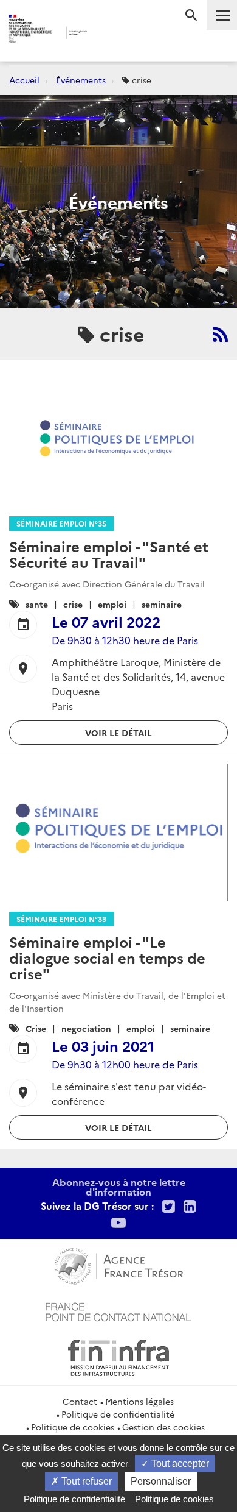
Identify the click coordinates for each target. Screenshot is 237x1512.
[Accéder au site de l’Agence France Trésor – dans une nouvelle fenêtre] (119, 1264)
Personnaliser (161, 1481)
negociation (86, 1028)
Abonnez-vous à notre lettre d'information (118, 1186)
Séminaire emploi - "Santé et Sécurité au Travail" (108, 554)
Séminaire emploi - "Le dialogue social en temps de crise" (107, 957)
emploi (112, 604)
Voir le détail (118, 732)
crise (73, 604)
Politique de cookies (72, 1427)
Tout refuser (85, 1481)
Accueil (24, 80)
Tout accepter (179, 1463)
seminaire (162, 604)
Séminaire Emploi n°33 (61, 919)
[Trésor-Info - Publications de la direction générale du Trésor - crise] (220, 334)
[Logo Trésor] (105, 33)
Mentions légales (139, 1401)
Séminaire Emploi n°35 (61, 523)
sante (37, 604)
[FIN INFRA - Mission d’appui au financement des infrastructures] (118, 1356)
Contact (80, 1401)
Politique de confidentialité (117, 1414)
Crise (36, 1028)
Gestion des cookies (163, 1427)
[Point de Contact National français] (118, 1310)
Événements (81, 80)
